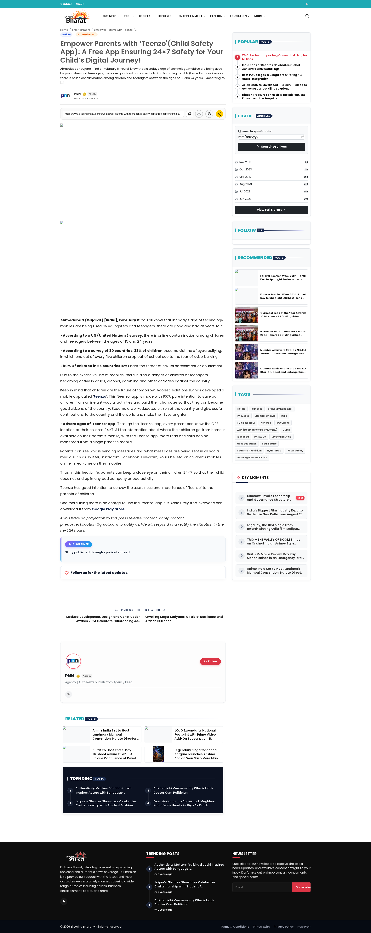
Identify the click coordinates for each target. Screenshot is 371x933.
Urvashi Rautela (281, 436)
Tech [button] (127, 16)
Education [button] (238, 16)
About (80, 4)
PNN (69, 676)
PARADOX (260, 436)
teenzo (100, 396)
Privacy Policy (284, 927)
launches (256, 409)
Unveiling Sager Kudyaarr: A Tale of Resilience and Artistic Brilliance (184, 619)
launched (243, 436)
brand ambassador (280, 409)
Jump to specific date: (255, 131)
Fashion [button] (216, 16)
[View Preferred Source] (209, 114)
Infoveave (243, 415)
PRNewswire (261, 927)
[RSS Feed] (68, 694)
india (284, 415)
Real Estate (269, 443)
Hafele (241, 409)
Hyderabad (274, 450)
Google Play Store (108, 509)
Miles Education (247, 443)
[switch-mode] (308, 4)
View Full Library (271, 209)
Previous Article (129, 610)
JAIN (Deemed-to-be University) (257, 429)
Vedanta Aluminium (249, 450)
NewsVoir (304, 927)
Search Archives (271, 146)
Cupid (286, 429)
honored (266, 422)
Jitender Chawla (265, 415)
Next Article (153, 610)
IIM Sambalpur (246, 422)
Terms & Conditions (234, 927)
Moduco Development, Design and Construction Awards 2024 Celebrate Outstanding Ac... (103, 619)
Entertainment (81, 30)
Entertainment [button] (191, 16)
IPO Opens (283, 422)
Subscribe (303, 887)
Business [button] (109, 16)
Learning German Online (252, 457)
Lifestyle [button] (164, 16)
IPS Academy (295, 450)
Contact (66, 4)
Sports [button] (144, 16)
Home (64, 30)
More (258, 16)
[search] (307, 15)
